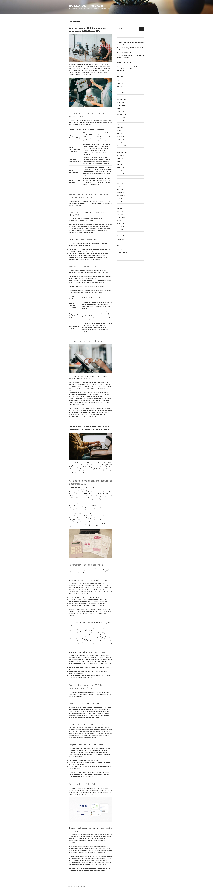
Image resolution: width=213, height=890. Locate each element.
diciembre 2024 (121, 114)
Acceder (119, 249)
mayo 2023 (120, 161)
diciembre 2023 (121, 146)
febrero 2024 (120, 139)
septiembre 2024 (122, 124)
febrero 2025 (120, 111)
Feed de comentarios (123, 255)
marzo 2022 (120, 183)
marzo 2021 (120, 211)
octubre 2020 (121, 217)
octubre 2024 (121, 121)
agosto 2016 (120, 230)
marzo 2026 (120, 89)
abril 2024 (119, 133)
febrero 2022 (120, 186)
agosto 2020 (120, 220)
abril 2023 (119, 164)
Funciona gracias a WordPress (76, 886)
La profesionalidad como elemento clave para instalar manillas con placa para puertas (130, 68)
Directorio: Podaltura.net (124, 52)
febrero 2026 (120, 93)
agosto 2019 (120, 223)
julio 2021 (119, 198)
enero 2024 (120, 142)
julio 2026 (119, 80)
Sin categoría (120, 239)
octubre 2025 (121, 105)
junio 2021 (120, 202)
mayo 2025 (120, 108)
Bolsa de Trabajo (86, 6)
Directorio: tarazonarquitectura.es (126, 39)
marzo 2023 (120, 167)
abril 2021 (119, 208)
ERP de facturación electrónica (94, 494)
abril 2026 (119, 86)
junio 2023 (120, 158)
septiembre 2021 (121, 195)
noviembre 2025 (121, 102)
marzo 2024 (120, 136)
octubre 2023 (121, 149)
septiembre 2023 (122, 152)
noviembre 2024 (121, 118)
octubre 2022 (121, 174)
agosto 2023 (120, 155)
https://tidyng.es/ (101, 870)
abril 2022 (119, 180)
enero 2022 (120, 189)
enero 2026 (120, 96)
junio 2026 (120, 83)
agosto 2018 (120, 226)
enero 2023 (120, 170)
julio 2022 (119, 177)
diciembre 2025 (121, 99)
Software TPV (83, 122)
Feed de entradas (122, 252)
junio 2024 (120, 127)
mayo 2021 (120, 205)
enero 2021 (120, 214)
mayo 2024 (120, 130)
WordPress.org (121, 259)
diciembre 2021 (121, 192)
